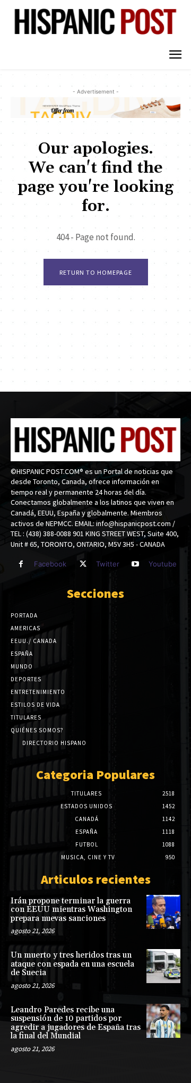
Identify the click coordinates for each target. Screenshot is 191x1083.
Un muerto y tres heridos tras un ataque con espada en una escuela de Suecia (72, 964)
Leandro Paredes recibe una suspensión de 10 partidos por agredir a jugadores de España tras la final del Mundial (76, 1023)
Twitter (107, 564)
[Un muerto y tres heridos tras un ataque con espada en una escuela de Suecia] (163, 966)
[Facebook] (21, 564)
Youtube (163, 564)
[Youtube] (135, 564)
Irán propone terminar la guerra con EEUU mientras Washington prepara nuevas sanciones (71, 910)
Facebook (50, 564)
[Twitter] (82, 564)
